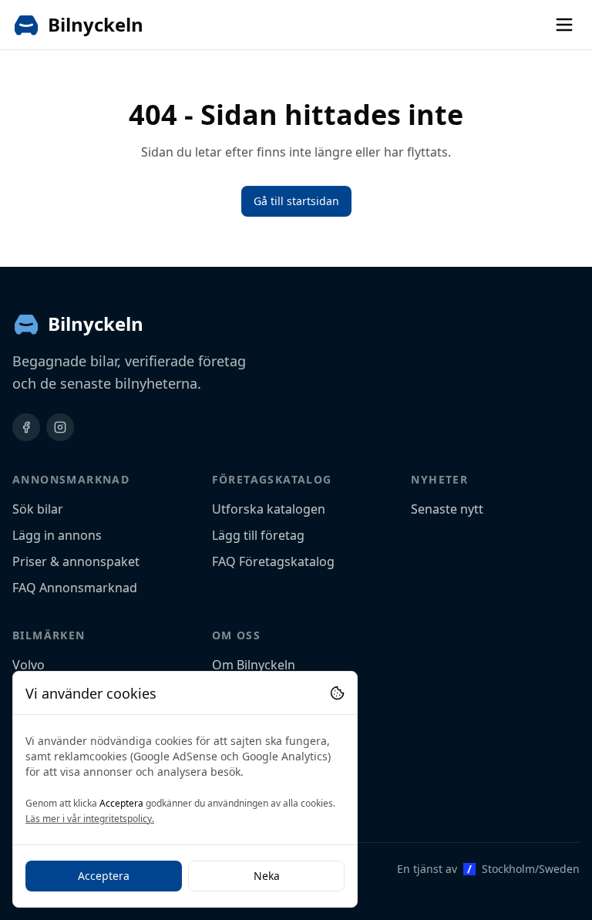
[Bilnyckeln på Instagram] (60, 427)
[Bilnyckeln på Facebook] (26, 427)
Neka (267, 875)
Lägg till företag (258, 535)
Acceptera (104, 875)
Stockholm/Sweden (531, 868)
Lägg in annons (57, 535)
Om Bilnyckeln (253, 664)
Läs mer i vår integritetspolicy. (89, 818)
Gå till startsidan (296, 201)
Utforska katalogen (268, 508)
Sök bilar (37, 508)
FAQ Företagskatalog (273, 561)
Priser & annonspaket (76, 561)
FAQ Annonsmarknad (74, 587)
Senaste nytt (447, 508)
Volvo (28, 664)
